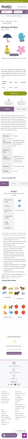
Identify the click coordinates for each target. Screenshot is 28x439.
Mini (16, 21)
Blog (16, 402)
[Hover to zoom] (14, 43)
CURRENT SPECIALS (14, 372)
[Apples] (20, 309)
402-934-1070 (4, 397)
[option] (2, 21)
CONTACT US (14, 379)
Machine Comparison (20, 393)
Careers (17, 418)
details (7, 109)
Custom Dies (18, 400)
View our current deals (14, 16)
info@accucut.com (5, 399)
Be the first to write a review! (14, 353)
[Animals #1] (20, 290)
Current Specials (19, 399)
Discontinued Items (19, 408)
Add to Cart (14, 93)
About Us (17, 411)
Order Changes (5, 415)
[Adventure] (7, 290)
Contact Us (3, 411)
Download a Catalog (20, 406)
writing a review (21, 104)
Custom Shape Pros (14, 277)
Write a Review (5, 29)
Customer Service (5, 393)
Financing (3, 413)
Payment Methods (5, 417)
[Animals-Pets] (7, 309)
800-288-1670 (22, 7)
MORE (3, 77)
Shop (2, 21)
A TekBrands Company (20, 417)
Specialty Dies (9, 21)
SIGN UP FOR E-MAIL (14, 366)
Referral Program (19, 415)
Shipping (3, 420)
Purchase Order (19, 404)
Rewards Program (19, 413)
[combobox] (7, 12)
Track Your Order (5, 422)
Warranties (3, 424)
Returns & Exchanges (6, 418)
